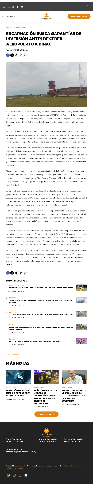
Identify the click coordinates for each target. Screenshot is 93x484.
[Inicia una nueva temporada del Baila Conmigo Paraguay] (81, 341)
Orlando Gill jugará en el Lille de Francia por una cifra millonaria (40, 288)
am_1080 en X (13, 354)
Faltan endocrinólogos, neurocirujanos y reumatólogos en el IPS (40, 314)
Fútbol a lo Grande (16, 285)
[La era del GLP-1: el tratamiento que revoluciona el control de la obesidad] (81, 300)
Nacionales (12, 298)
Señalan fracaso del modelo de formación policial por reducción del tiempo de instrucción (46, 397)
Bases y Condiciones (73, 466)
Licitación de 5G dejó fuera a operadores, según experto (18, 393)
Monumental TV (79, 16)
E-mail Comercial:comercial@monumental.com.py (21, 450)
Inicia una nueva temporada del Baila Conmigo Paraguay (35, 341)
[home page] (46, 16)
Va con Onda (21, 27)
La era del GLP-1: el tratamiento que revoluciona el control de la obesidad (40, 301)
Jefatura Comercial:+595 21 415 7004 (48, 440)
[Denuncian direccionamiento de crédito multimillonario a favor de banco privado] (81, 327)
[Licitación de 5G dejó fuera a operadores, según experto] (18, 377)
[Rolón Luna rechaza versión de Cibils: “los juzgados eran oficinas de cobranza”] (74, 377)
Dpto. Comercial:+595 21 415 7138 (14, 440)
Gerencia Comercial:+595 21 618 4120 (73, 440)
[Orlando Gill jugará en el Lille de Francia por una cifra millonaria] (81, 288)
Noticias (9, 27)
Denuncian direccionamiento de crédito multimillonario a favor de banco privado (40, 328)
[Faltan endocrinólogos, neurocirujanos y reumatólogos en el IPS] (81, 314)
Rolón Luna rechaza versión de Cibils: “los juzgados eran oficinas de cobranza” (74, 395)
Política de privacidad (14, 468)
